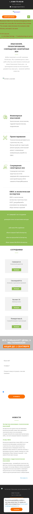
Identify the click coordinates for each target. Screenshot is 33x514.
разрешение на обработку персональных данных (15, 392)
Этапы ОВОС (7, 440)
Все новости (23, 478)
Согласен (16, 509)
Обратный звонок (9, 16)
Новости (16, 417)
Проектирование (17, 136)
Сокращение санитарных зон (17, 166)
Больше (16, 270)
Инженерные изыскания (16, 116)
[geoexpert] (16, 12)
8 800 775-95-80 (17, 2)
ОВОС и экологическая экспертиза (20, 192)
